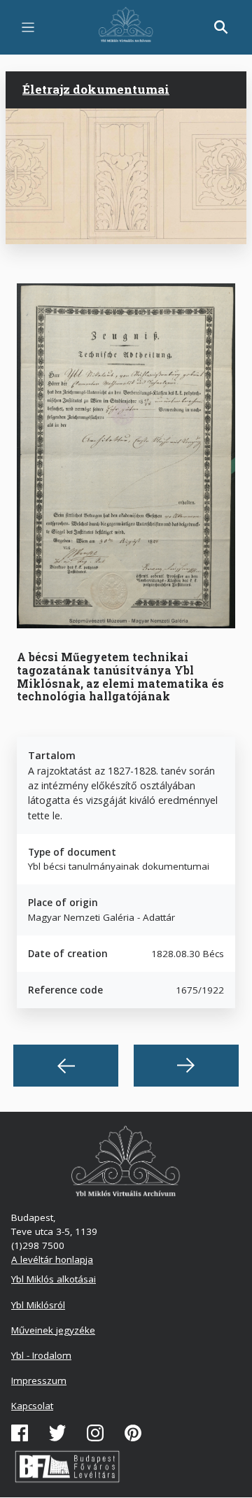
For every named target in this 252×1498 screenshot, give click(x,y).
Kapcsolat (32, 1405)
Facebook (19, 1433)
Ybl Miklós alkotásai (53, 1279)
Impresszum (38, 1380)
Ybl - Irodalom (41, 1355)
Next (186, 1066)
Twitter (57, 1433)
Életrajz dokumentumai (95, 89)
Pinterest (133, 1433)
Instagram (95, 1433)
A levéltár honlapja (52, 1259)
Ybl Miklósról (38, 1305)
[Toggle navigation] (28, 27)
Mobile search (221, 27)
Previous (65, 1066)
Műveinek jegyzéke (53, 1330)
